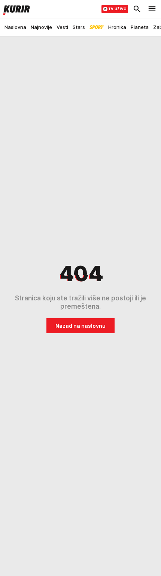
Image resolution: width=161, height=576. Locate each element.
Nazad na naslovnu (80, 326)
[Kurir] (15, 9)
